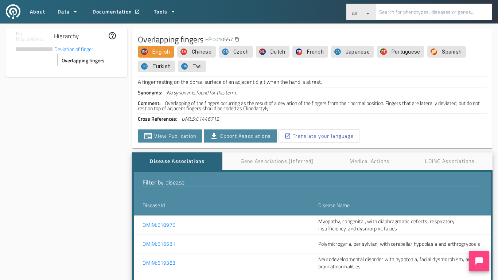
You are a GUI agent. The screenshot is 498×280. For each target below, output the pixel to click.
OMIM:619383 (159, 263)
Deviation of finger (73, 49)
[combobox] (361, 12)
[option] (156, 52)
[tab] (177, 161)
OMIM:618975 (159, 225)
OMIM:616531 (159, 244)
